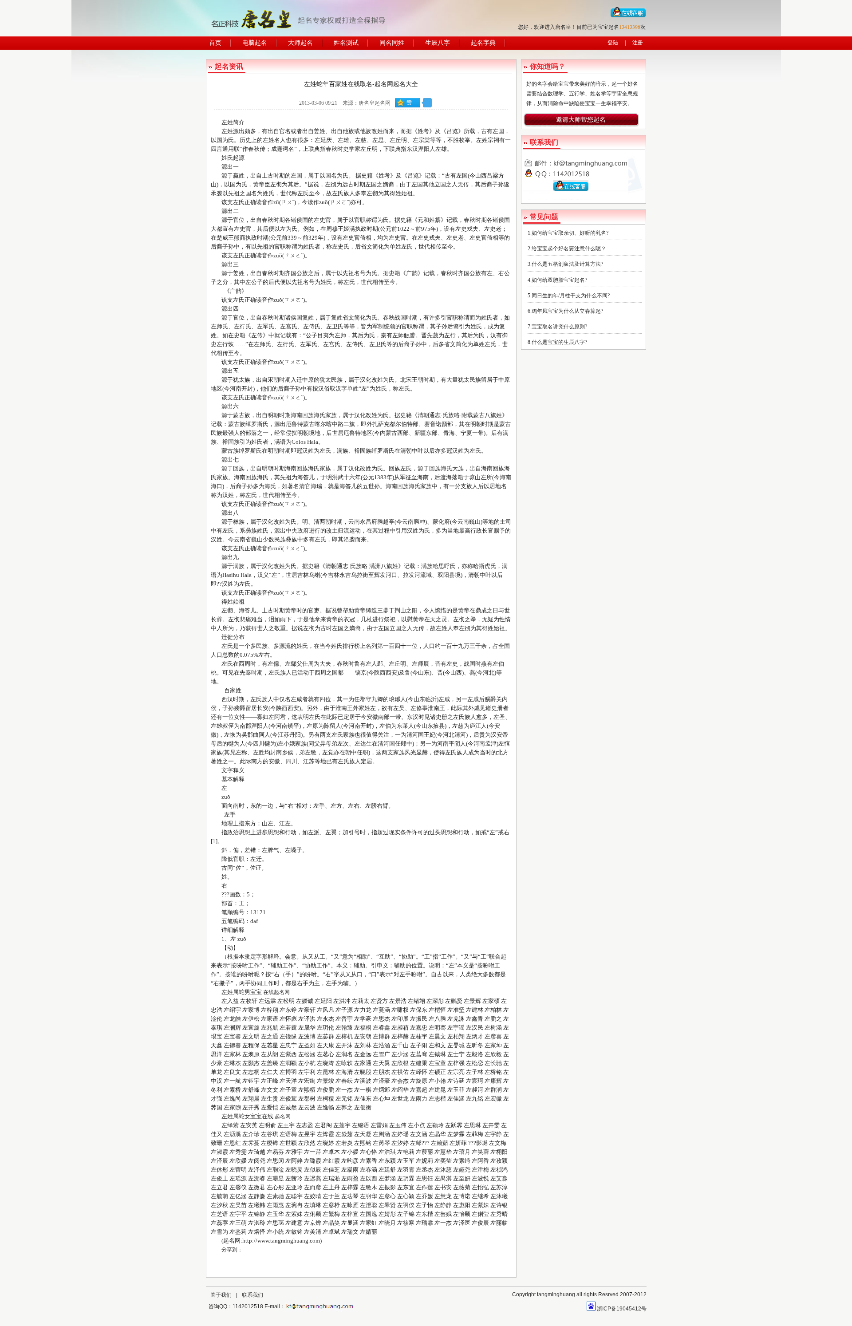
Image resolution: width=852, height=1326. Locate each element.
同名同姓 (391, 42)
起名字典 (483, 42)
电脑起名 (254, 42)
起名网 (283, 1116)
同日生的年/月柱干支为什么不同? (571, 295)
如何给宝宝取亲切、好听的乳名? (570, 233)
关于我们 (221, 1295)
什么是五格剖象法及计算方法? (567, 264)
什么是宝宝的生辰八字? (559, 342)
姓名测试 (346, 42)
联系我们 (252, 1295)
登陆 (612, 42)
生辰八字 (437, 42)
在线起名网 (276, 992)
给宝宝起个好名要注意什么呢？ (569, 248)
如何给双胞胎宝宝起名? (559, 280)
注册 (637, 42)
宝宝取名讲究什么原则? (559, 327)
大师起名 (300, 42)
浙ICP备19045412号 (622, 1309)
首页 (215, 42)
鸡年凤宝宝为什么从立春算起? (567, 311)
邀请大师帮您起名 (581, 119)
